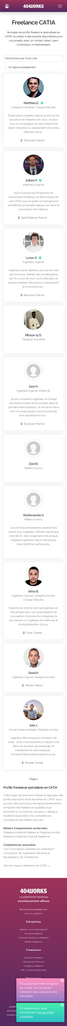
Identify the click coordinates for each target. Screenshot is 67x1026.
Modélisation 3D (13, 857)
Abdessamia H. (33, 515)
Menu (60, 4)
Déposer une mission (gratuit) (33, 929)
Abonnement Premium (33, 962)
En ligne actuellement (22, 67)
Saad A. (33, 673)
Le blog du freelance (33, 966)
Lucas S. (31, 257)
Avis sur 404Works (33, 913)
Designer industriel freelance (20, 832)
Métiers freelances (33, 942)
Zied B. (33, 464)
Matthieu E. (31, 103)
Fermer (62, 980)
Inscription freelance (33, 958)
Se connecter (6, 4)
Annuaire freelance (33, 933)
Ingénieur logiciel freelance (33, 836)
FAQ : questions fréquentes (33, 970)
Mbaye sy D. (33, 335)
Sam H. (33, 386)
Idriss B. (33, 591)
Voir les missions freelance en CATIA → (26, 865)
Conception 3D (12, 853)
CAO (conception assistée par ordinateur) (28, 849)
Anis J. (33, 725)
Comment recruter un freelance (33, 937)
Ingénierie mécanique (36, 853)
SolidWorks (31, 857)
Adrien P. (31, 180)
